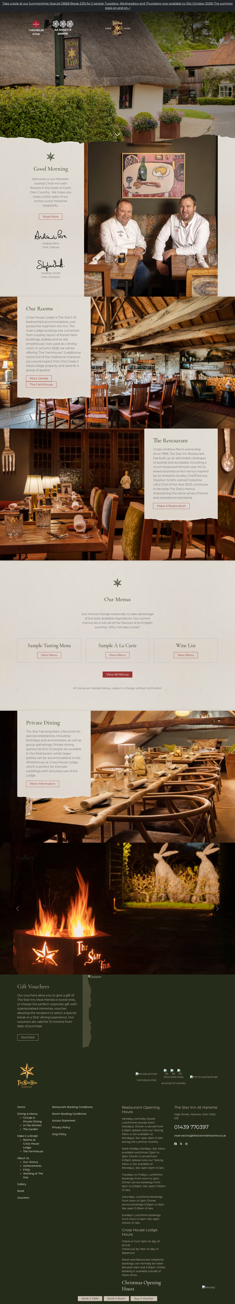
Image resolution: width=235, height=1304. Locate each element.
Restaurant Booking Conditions (72, 1107)
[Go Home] (117, 28)
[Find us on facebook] (175, 1144)
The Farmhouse (41, 384)
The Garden (30, 1129)
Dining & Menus (27, 1113)
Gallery (21, 1184)
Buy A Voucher (143, 1298)
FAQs (26, 1169)
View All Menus (117, 674)
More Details (39, 378)
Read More (51, 216)
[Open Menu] (207, 23)
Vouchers (28, 1037)
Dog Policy (59, 1134)
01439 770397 (191, 1127)
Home (21, 1107)
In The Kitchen (32, 1125)
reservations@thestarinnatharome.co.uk (200, 1135)
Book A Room (116, 1298)
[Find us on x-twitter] (181, 1144)
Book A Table (90, 1298)
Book (20, 1191)
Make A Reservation (171, 506)
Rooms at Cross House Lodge (31, 1143)
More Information (42, 783)
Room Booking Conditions (69, 1113)
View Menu (49, 655)
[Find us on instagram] (186, 1144)
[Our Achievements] (36, 24)
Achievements (32, 1165)
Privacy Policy (61, 1127)
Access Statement (63, 1120)
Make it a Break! (27, 1136)
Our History (30, 1162)
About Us (23, 1158)
